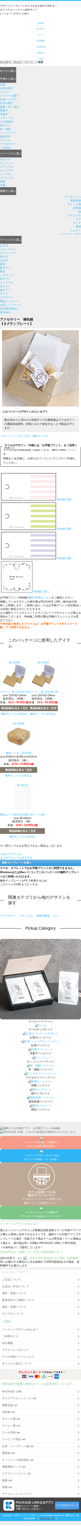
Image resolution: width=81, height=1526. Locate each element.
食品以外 (5, 136)
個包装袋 (75, 200)
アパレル (5, 140)
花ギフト (5, 125)
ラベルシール (73, 196)
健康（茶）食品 (9, 106)
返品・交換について (14, 1306)
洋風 (2, 185)
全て (8, 70)
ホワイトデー (8, 252)
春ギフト (5, 290)
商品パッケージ (9, 301)
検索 (40, 62)
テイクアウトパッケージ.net (19, 1398)
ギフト (4, 293)
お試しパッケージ (11, 304)
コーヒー (5, 91)
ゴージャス (7, 177)
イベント (11, 239)
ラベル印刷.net (11, 1432)
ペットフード (8, 132)
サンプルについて (13, 1313)
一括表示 (5, 147)
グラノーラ (7, 117)
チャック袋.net (11, 1418)
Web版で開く (65, 499)
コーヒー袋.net (11, 1425)
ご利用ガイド (10, 1336)
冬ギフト (5, 286)
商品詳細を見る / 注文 (14, 708)
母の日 (4, 256)
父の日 (4, 260)
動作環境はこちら (40, 597)
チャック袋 (74, 204)
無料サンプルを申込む (14, 713)
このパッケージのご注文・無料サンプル (24, 435)
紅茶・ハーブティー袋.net (18, 1446)
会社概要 (7, 1343)
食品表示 (5, 312)
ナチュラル (7, 166)
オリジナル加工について (17, 1363)
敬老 (2, 271)
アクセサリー (8, 143)
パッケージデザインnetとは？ (20, 1329)
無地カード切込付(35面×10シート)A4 (22, 814)
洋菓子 (4, 114)
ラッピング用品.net (14, 1439)
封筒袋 (77, 207)
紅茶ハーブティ (9, 99)
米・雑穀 (5, 129)
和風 (2, 181)
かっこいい (7, 162)
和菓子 (4, 110)
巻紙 (78, 226)
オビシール (74, 215)
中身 (8, 78)
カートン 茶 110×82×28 (43, 691)
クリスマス (7, 282)
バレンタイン (8, 249)
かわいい (5, 159)
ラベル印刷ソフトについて (18, 1356)
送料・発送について (14, 1293)
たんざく (75, 230)
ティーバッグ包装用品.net (18, 1459)
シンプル (5, 174)
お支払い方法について (15, 1286)
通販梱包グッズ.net (14, 1466)
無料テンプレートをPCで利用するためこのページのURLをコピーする (23, 882)
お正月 (4, 245)
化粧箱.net (8, 1412)
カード (77, 222)
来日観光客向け (9, 308)
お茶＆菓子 (7, 88)
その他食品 (7, 121)
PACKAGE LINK (12, 1391)
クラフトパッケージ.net (16, 1473)
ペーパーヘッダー (70, 233)
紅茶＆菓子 (7, 103)
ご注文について (11, 1279)
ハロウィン (7, 275)
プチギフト (7, 297)
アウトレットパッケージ (17, 1493)
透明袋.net (8, 1453)
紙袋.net (7, 1480)
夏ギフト (5, 267)
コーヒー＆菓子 (9, 95)
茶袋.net (7, 1487)
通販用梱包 (43, 915)
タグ (78, 219)
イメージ (11, 153)
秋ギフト (5, 278)
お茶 (2, 84)
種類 (8, 191)
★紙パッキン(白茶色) (19, 752)
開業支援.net (9, 1405)
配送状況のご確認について (18, 1299)
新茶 (2, 264)
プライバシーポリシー (15, 1349)
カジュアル (7, 170)
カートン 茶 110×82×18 (14, 691)
